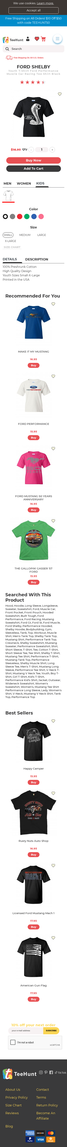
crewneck (12, 643)
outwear (54, 680)
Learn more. (45, 3)
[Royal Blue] (34, 216)
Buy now (33, 160)
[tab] (12, 259)
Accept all (34, 10)
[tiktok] (61, 1071)
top (30, 632)
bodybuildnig (35, 629)
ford (36, 609)
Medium (24, 235)
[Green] (26, 216)
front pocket (14, 612)
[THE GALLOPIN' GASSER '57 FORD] (33, 540)
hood (9, 605)
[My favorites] (37, 38)
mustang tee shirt (17, 656)
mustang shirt (14, 639)
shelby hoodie (15, 629)
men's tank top (23, 636)
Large (41, 235)
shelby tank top (46, 636)
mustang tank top (17, 659)
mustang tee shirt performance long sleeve (32, 688)
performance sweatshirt (33, 646)
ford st (37, 622)
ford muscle (51, 622)
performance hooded (37, 626)
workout (40, 632)
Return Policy (47, 1105)
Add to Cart (33, 169)
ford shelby (13, 626)
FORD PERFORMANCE (33, 424)
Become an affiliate (45, 1115)
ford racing (32, 619)
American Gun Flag (33, 985)
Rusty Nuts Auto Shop (33, 841)
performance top (23, 697)
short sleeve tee (16, 653)
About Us (12, 1090)
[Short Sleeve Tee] (8, 195)
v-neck (18, 693)
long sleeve (33, 605)
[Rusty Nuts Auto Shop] (33, 812)
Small (8, 235)
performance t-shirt (44, 656)
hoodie (19, 605)
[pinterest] (46, 1071)
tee (35, 649)
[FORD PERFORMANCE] (33, 395)
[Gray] (12, 216)
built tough (28, 615)
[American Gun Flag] (33, 957)
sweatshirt (24, 609)
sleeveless (12, 632)
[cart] (43, 38)
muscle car (47, 609)
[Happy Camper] (33, 740)
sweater (10, 609)
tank (23, 632)
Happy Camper (33, 768)
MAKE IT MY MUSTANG (33, 351)
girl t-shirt (20, 676)
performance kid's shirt (21, 680)
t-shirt (27, 649)
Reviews (12, 1113)
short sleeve (13, 649)
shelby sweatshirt (32, 643)
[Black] (5, 216)
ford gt (26, 622)
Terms (41, 1097)
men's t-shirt (29, 666)
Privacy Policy (16, 1097)
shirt (54, 646)
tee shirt (34, 653)
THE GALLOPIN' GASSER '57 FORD (33, 570)
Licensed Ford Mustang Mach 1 (33, 913)
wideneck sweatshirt (19, 683)
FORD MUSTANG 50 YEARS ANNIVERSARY (33, 497)
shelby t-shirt (50, 653)
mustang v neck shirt (38, 693)
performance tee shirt (30, 670)
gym (48, 629)
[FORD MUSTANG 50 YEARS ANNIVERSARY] (33, 468)
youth (45, 673)
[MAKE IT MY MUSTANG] (33, 323)
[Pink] (41, 216)
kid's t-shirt (36, 676)
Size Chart (13, 1105)
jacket (42, 680)
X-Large (10, 241)
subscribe (51, 1030)
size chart (12, 247)
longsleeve (50, 605)
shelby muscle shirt (33, 663)
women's (27, 687)
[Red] (19, 216)
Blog (9, 1126)
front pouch (32, 612)
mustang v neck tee (26, 673)
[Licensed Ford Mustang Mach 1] (33, 885)
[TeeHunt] (13, 40)
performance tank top (40, 639)
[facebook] (51, 1071)
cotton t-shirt (48, 649)
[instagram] (41, 1071)
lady (44, 690)
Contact (42, 1090)
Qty (24, 149)
